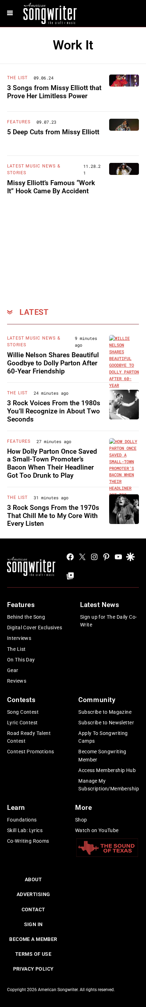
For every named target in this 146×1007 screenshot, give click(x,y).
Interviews (19, 638)
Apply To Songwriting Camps (103, 737)
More (83, 807)
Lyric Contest (22, 722)
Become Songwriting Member (102, 755)
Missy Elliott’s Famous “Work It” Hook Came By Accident (51, 187)
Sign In (33, 924)
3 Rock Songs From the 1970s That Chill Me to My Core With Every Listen (53, 516)
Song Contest (23, 712)
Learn (16, 807)
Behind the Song (26, 617)
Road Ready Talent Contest (29, 737)
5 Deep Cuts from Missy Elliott (53, 132)
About (33, 879)
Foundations (22, 820)
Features (19, 121)
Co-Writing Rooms (28, 841)
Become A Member (33, 939)
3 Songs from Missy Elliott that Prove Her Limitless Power (54, 92)
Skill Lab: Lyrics (25, 830)
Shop (81, 820)
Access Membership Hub (107, 770)
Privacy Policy (33, 969)
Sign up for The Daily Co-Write (108, 621)
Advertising (33, 894)
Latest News (99, 605)
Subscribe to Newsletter (106, 722)
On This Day (21, 659)
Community (96, 700)
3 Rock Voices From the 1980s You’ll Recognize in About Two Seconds (53, 411)
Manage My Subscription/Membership (108, 784)
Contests (21, 700)
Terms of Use (33, 954)
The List (17, 77)
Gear (12, 670)
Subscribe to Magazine (104, 712)
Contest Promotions (30, 751)
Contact (33, 909)
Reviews (16, 681)
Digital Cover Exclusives (34, 627)
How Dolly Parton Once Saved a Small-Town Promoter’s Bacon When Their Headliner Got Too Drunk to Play (52, 463)
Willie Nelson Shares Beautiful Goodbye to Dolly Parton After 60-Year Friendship (53, 363)
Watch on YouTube (97, 830)
